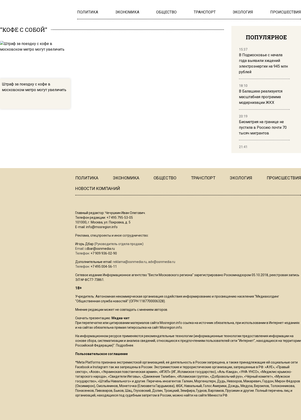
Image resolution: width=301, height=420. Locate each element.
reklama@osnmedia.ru (130, 262)
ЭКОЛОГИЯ (241, 177)
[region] (264, 98)
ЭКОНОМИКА (126, 177)
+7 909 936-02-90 (104, 253)
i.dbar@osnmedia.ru (100, 248)
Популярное (266, 37)
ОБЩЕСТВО (165, 177)
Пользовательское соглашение (101, 354)
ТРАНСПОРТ (203, 177)
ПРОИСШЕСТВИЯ (284, 177)
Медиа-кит (120, 318)
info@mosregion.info (102, 227)
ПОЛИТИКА (86, 177)
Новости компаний (97, 188)
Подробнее (124, 345)
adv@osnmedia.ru (161, 262)
